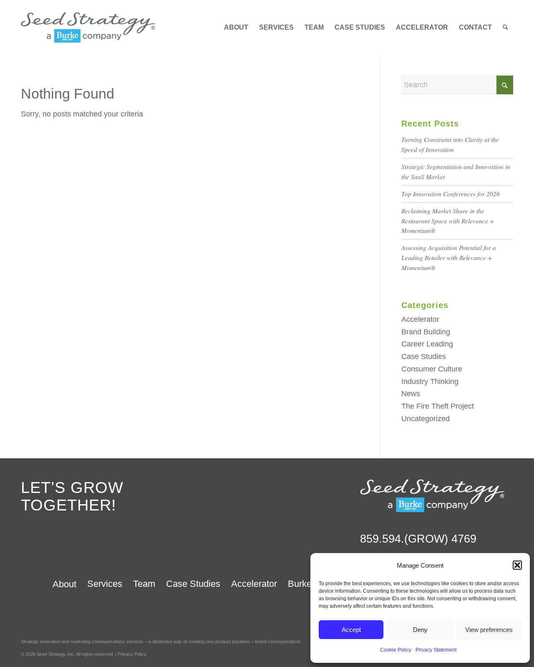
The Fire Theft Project (437, 406)
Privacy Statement (436, 650)
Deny (420, 629)
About (64, 584)
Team (144, 584)
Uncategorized (425, 418)
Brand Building (425, 332)
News (410, 393)
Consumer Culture (431, 369)
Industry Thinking (429, 381)
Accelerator (420, 319)
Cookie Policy (395, 650)
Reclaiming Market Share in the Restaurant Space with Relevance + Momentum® (447, 221)
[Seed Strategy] (88, 27)
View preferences (489, 629)
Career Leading (427, 344)
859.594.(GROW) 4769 (418, 539)
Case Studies (423, 356)
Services (104, 584)
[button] (517, 565)
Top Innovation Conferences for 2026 (450, 193)
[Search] (505, 27)
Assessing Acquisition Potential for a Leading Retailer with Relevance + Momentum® (448, 257)
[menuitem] (236, 27)
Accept (351, 629)
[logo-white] (432, 495)
